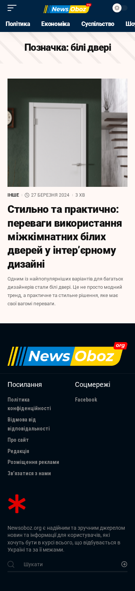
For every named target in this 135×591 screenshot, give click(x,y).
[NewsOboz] (68, 8)
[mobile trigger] (14, 8)
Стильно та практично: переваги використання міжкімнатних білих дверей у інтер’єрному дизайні (65, 236)
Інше (13, 195)
